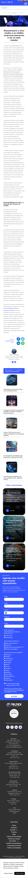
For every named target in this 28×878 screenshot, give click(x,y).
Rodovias (8, 672)
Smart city (8, 645)
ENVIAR (14, 696)
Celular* (6, 610)
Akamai (10, 70)
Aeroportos (8, 660)
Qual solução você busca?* (11, 641)
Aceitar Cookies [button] (20, 873)
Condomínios (9, 658)
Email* (6, 603)
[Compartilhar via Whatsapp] (23, 343)
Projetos (14, 832)
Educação (8, 662)
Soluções (14, 828)
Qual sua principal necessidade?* (13, 652)
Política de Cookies (14, 839)
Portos (7, 666)
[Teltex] (6, 3)
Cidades (7, 656)
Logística (8, 678)
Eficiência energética (11, 649)
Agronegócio (9, 680)
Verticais (12, 830)
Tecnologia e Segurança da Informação (18, 12)
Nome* (6, 596)
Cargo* (6, 623)
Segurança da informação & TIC (14, 647)
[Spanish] (25, 1)
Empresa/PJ (8, 635)
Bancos (7, 664)
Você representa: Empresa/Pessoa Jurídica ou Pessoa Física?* (12, 631)
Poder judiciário (9, 676)
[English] (21, 1)
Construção (8, 674)
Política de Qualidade (14, 848)
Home (5, 12)
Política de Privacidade (14, 836)
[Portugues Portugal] (23, 1)
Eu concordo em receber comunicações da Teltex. (12, 684)
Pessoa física (9, 637)
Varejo (7, 670)
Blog (9, 12)
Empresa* (7, 616)
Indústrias (8, 655)
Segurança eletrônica (11, 643)
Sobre (14, 825)
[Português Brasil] (19, 1)
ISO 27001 (12, 841)
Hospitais (8, 668)
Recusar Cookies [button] (8, 873)
